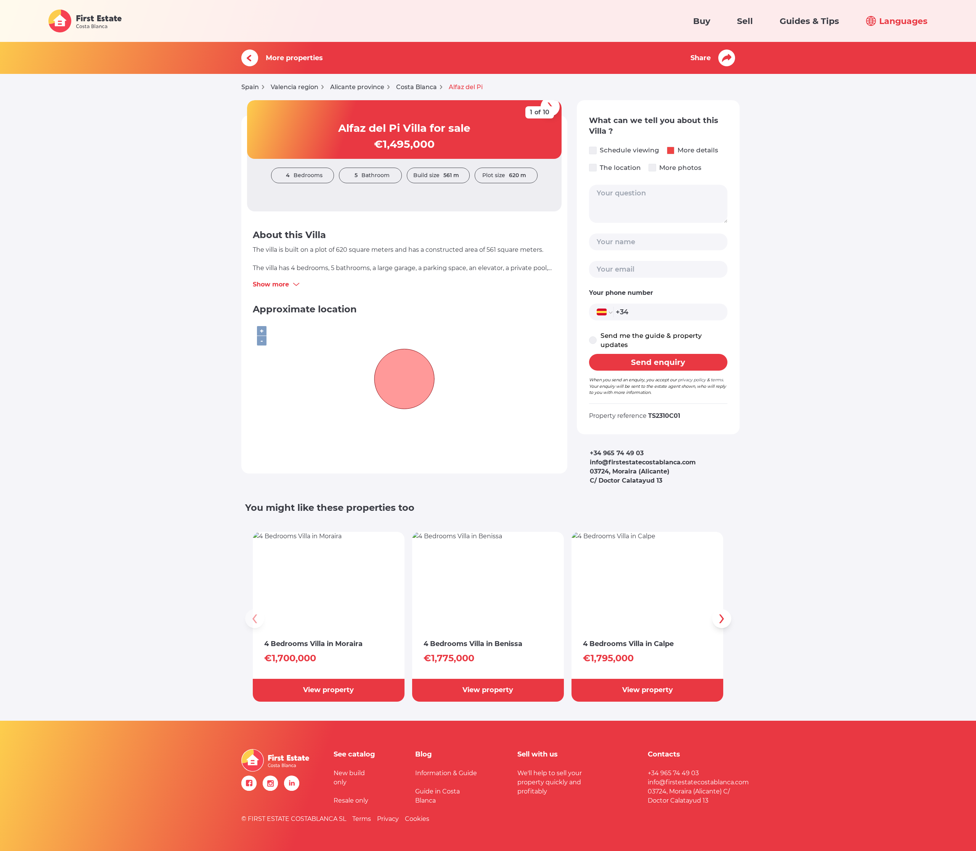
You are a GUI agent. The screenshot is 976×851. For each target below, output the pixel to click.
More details (697, 150)
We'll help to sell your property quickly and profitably (549, 782)
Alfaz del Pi (466, 87)
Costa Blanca (416, 87)
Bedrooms (304, 175)
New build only (349, 777)
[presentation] (254, 618)
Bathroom (372, 175)
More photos (680, 167)
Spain (250, 87)
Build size (436, 175)
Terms (361, 818)
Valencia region (294, 87)
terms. (717, 379)
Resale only (351, 800)
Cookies (417, 818)
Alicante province (357, 87)
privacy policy (692, 379)
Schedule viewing (629, 150)
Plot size (504, 175)
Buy (701, 21)
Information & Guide (446, 773)
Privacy (388, 818)
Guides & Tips (809, 21)
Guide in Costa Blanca (437, 796)
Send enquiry (658, 362)
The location (620, 167)
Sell (745, 21)
